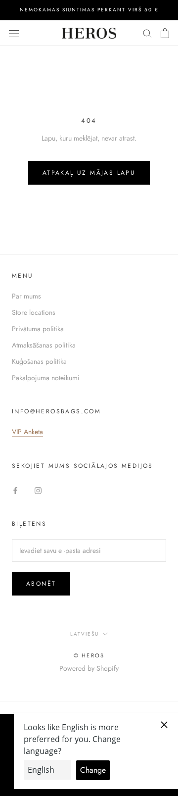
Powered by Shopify (89, 668)
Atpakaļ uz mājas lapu (89, 172)
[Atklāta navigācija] (14, 33)
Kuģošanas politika (39, 361)
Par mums (26, 296)
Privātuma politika (38, 329)
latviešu (84, 634)
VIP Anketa (27, 432)
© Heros (89, 655)
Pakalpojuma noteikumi (46, 378)
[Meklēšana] (147, 33)
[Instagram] (38, 490)
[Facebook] (15, 490)
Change (93, 770)
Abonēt (41, 583)
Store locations (33, 312)
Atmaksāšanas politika (44, 345)
